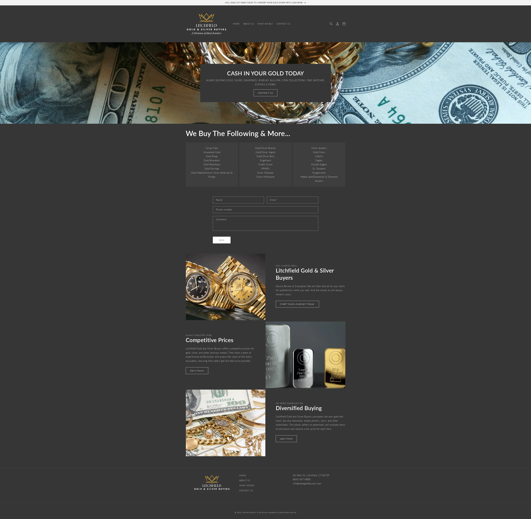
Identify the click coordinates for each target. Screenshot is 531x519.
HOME (242, 475)
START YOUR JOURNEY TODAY (297, 304)
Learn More (286, 438)
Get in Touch (197, 370)
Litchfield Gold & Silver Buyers (254, 512)
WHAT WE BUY (247, 485)
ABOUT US (244, 480)
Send (221, 240)
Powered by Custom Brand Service (282, 512)
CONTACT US (265, 92)
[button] (331, 24)
